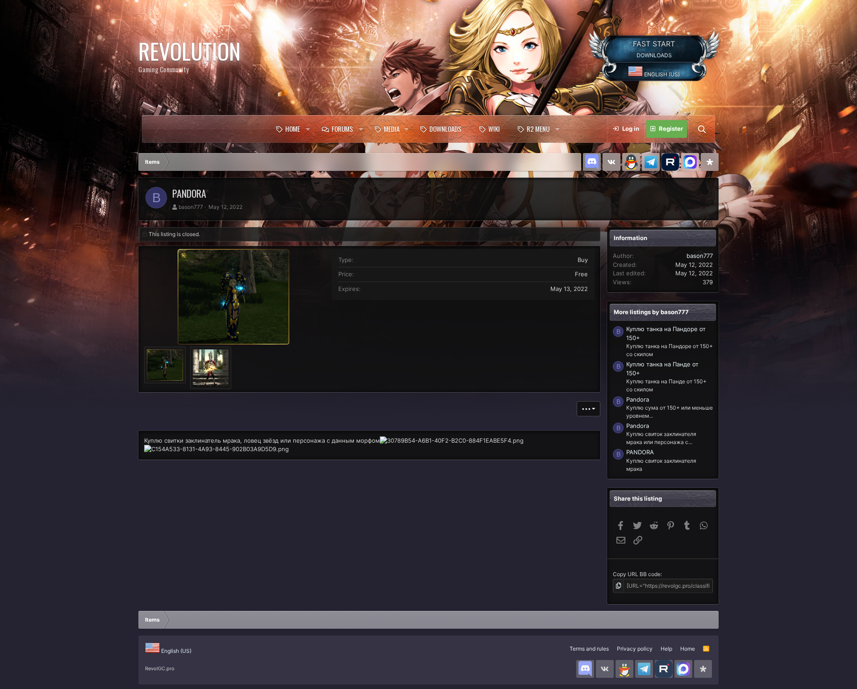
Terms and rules (589, 648)
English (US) (661, 74)
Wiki (494, 128)
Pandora (637, 399)
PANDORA (640, 452)
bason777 (191, 206)
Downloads (445, 128)
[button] (307, 129)
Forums (342, 128)
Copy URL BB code (637, 574)
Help (666, 648)
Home (292, 128)
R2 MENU (538, 128)
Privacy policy (635, 648)
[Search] (701, 129)
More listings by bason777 (651, 311)
